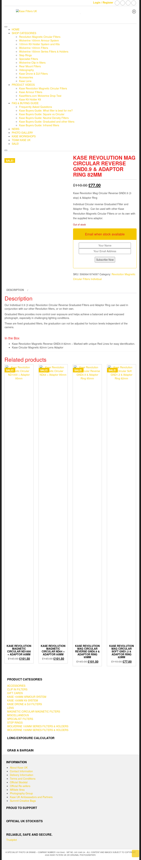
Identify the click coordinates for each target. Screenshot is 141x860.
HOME (15, 29)
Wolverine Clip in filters (32, 62)
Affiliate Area (17, 789)
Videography (26, 70)
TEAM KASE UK (21, 140)
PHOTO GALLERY (22, 132)
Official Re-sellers (20, 786)
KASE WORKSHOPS (24, 136)
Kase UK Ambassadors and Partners (31, 797)
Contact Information (21, 771)
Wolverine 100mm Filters (33, 48)
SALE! (15, 143)
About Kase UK (19, 767)
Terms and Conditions (22, 778)
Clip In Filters (17, 689)
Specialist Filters (28, 59)
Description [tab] (15, 290)
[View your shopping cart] (131, 15)
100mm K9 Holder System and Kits (39, 44)
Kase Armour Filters (30, 92)
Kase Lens (25, 81)
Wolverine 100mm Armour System (39, 40)
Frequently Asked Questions (35, 107)
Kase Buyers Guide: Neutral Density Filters (44, 118)
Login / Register (103, 2)
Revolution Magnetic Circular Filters (39, 37)
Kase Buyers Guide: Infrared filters (39, 125)
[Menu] (5, 26)
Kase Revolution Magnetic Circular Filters (43, 88)
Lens (10, 708)
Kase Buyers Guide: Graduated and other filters (46, 121)
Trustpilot (11, 840)
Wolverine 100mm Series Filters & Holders (37, 726)
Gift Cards (15, 693)
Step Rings (25, 55)
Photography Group (21, 793)
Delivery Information (21, 775)
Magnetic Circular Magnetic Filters (33, 711)
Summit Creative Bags (23, 800)
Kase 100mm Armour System (26, 697)
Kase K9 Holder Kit (30, 99)
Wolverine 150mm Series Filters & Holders (43, 51)
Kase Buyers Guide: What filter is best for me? (46, 110)
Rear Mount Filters (30, 66)
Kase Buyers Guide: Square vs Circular (41, 114)
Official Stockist (19, 782)
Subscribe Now (105, 259)
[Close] (5, 150)
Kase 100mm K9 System (22, 700)
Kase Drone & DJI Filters (33, 73)
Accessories (26, 77)
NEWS (15, 129)
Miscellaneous (18, 715)
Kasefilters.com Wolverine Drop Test (40, 96)
